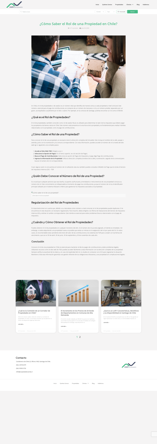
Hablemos (146, 4)
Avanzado (122, 11)
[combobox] (100, 11)
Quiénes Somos (107, 4)
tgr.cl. (61, 151)
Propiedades (119, 4)
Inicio (97, 4)
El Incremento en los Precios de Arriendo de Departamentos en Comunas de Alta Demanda (77, 313)
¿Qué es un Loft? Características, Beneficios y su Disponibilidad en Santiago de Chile (121, 312)
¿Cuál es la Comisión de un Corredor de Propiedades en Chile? (34, 312)
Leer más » (21, 324)
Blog (138, 4)
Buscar (133, 11)
